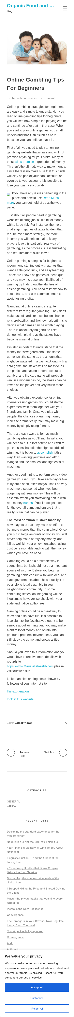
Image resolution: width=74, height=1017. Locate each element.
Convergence (15, 914)
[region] (37, 983)
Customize (37, 998)
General (49, 98)
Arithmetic (13, 949)
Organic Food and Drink (34, 5)
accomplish (45, 452)
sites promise (24, 161)
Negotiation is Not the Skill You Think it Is (32, 841)
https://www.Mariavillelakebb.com (30, 666)
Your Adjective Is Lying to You (25, 931)
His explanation (18, 691)
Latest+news (23, 722)
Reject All (37, 1008)
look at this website (20, 699)
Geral (11, 805)
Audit (10, 943)
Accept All (37, 987)
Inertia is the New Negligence (25, 908)
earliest (28, 502)
